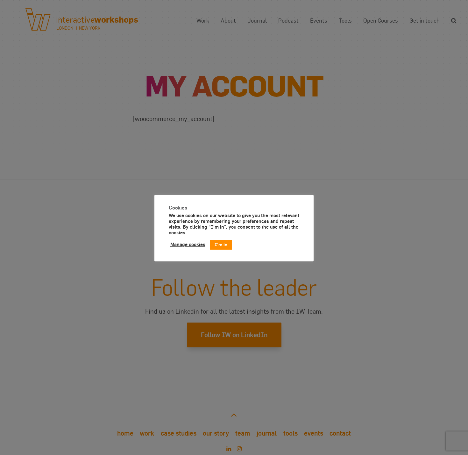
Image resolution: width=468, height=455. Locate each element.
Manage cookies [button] (187, 244)
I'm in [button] (221, 244)
